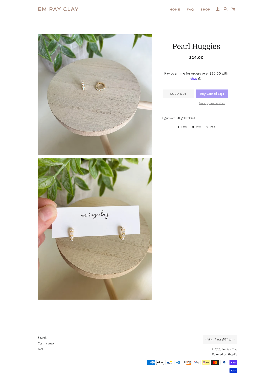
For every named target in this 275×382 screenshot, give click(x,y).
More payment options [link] (212, 103)
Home (175, 9)
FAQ (190, 9)
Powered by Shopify (224, 354)
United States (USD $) (218, 339)
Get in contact (46, 343)
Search (42, 337)
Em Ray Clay (58, 9)
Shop (205, 9)
